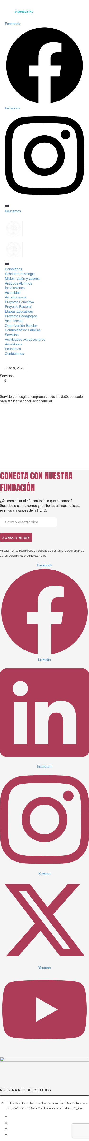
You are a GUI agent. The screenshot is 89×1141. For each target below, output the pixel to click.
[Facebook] (4, 430)
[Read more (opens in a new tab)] (44, 569)
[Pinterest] (22, 430)
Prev (10, 448)
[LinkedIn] (40, 430)
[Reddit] (49, 430)
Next (78, 448)
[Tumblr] (31, 430)
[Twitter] (13, 430)
